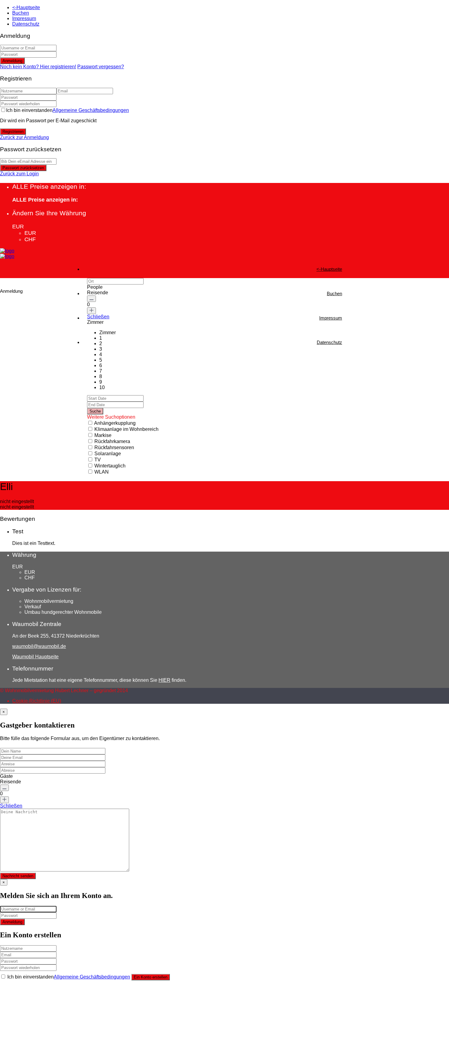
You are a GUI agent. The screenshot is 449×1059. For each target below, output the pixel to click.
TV (97, 459)
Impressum (24, 18)
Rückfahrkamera (112, 441)
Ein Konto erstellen (150, 977)
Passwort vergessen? (100, 66)
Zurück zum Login (19, 173)
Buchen (20, 13)
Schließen (98, 316)
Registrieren (13, 131)
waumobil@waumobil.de (39, 646)
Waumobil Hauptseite (35, 656)
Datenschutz (25, 24)
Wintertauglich (110, 465)
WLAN (101, 471)
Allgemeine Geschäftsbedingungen (91, 110)
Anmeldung (12, 61)
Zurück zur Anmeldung (24, 137)
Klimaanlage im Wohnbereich (126, 429)
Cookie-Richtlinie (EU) (36, 700)
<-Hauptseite (26, 7)
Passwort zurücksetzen (23, 168)
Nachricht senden (17, 876)
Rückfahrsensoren (114, 447)
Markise (102, 435)
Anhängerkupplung (115, 423)
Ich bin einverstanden (67, 110)
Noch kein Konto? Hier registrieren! (38, 66)
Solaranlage (107, 453)
